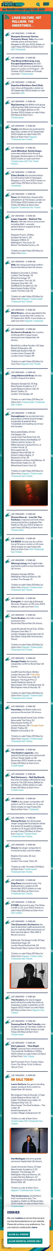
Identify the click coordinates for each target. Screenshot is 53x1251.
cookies (19, 1218)
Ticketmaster (27, 74)
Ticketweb (20, 49)
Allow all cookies (18, 1234)
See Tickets (26, 139)
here (24, 253)
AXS (13, 49)
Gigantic (33, 136)
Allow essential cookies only (25, 1241)
